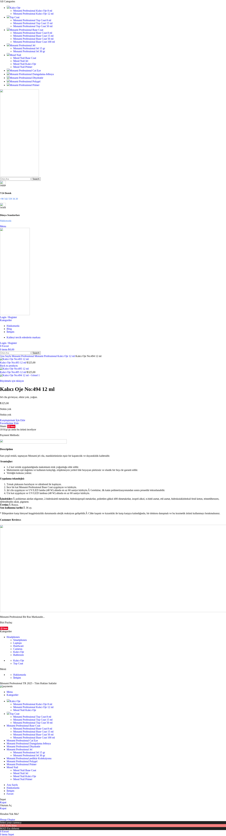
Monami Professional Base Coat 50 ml (33, 38)
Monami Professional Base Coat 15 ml (33, 35)
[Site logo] (19, 175)
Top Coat (18, 663)
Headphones (13, 637)
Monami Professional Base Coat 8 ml (32, 32)
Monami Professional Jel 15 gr (29, 48)
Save (13, 426)
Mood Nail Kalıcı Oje (24, 64)
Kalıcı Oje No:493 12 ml (13, 362)
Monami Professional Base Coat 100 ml (34, 41)
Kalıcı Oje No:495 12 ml (13, 372)
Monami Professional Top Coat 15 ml (32, 23)
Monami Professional (23, 356)
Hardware (18, 646)
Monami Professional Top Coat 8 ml (32, 20)
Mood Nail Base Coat (24, 58)
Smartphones (20, 640)
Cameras (17, 649)
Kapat (3, 802)
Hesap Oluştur (7, 819)
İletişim (17, 677)
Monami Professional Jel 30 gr (29, 51)
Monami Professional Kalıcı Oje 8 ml (32, 10)
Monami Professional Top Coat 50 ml (32, 26)
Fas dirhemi (13, 828)
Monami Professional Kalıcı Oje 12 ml (33, 13)
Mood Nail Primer (22, 66)
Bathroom (18, 654)
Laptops (17, 643)
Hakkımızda (19, 674)
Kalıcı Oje (18, 651)
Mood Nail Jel (20, 61)
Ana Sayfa (6, 356)
